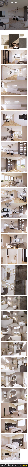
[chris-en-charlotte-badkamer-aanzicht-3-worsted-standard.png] (14, 303)
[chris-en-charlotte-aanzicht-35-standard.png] (14, 210)
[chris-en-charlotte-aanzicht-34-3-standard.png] (14, 195)
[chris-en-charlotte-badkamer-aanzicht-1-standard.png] (14, 272)
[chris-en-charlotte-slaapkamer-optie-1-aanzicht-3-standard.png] (14, 441)
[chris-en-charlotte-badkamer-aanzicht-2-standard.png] (14, 287)
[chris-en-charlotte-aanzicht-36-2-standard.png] (14, 57)
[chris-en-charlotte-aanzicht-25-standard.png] (14, 149)
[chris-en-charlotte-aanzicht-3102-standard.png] (14, 133)
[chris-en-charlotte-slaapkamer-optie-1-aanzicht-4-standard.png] (10, 454)
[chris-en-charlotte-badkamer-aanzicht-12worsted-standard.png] (14, 395)
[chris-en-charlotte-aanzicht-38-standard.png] (14, 241)
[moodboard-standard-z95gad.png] (14, 41)
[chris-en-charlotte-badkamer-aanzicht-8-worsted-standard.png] (14, 364)
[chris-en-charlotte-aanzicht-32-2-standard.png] (14, 164)
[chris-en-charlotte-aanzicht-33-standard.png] (14, 180)
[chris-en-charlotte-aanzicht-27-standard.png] (14, 103)
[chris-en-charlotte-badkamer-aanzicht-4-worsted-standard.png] (14, 318)
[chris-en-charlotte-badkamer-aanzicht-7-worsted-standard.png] (14, 349)
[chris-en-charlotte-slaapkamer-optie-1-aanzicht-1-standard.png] (14, 410)
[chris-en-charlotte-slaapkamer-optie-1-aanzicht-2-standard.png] (14, 426)
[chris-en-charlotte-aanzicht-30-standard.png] (14, 118)
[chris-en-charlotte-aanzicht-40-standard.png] (14, 256)
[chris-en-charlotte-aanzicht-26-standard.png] (14, 87)
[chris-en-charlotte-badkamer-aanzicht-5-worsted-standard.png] (14, 333)
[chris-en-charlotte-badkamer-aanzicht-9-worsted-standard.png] (14, 379)
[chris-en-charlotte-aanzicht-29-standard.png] (14, 72)
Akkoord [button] (25, 465)
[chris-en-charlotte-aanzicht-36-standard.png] (14, 226)
